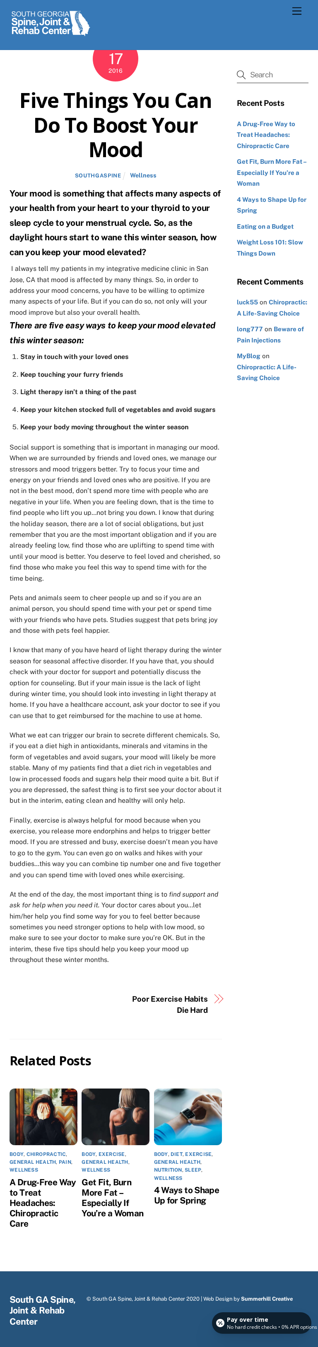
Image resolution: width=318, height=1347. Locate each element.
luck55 (247, 302)
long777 (250, 329)
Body (17, 1154)
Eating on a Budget (265, 226)
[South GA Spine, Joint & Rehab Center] (51, 35)
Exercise (112, 1154)
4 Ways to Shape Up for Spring (186, 1195)
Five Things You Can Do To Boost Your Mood (115, 124)
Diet (177, 1154)
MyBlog (248, 355)
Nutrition (168, 1170)
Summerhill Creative (267, 1299)
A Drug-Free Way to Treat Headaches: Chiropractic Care (43, 1203)
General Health (33, 1162)
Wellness (143, 175)
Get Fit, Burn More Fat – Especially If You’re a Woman (112, 1197)
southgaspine (98, 175)
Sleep (193, 1170)
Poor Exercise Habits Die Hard (170, 1004)
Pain (65, 1162)
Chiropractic (46, 1154)
